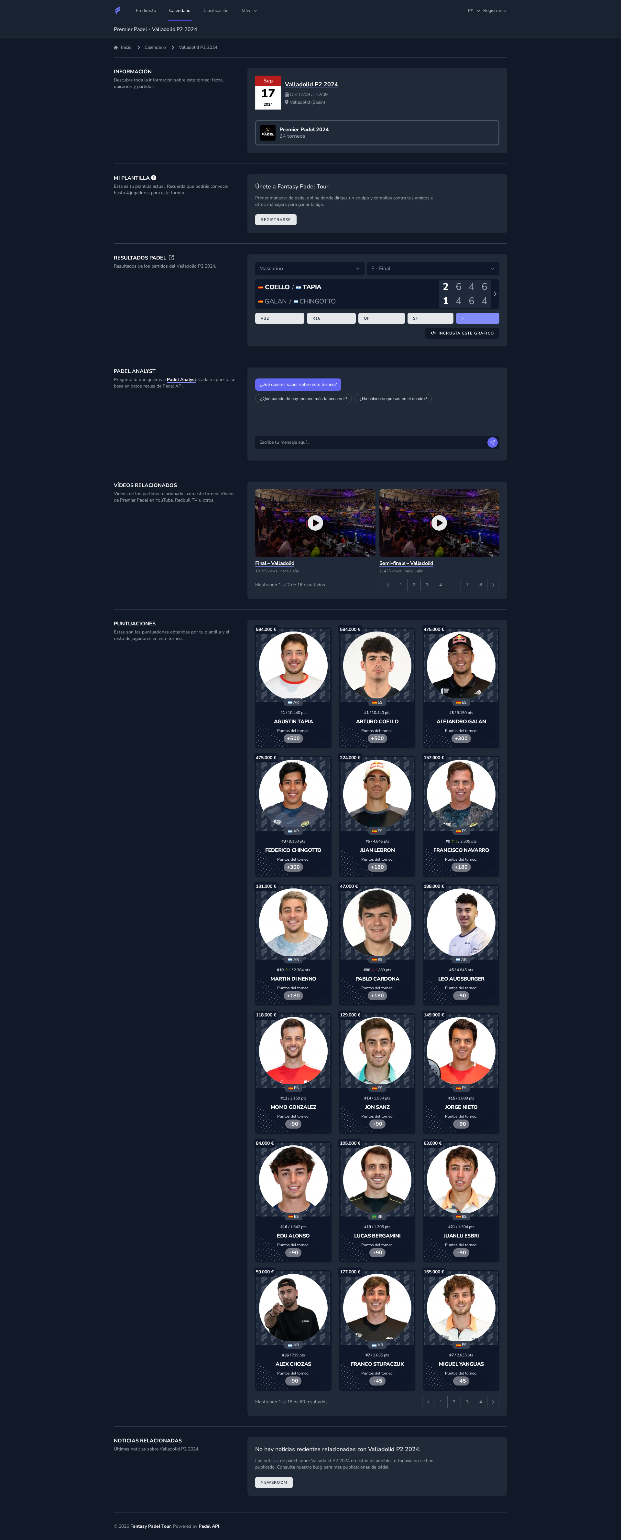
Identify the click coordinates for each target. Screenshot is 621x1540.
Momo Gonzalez (293, 1107)
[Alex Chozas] (293, 1308)
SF (415, 318)
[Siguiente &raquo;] (493, 585)
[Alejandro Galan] (461, 666)
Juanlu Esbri (461, 1235)
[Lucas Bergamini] (377, 1179)
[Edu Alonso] (293, 1179)
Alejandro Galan (461, 721)
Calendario (155, 47)
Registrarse (276, 219)
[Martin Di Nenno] (293, 923)
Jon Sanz (377, 1107)
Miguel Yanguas (461, 1364)
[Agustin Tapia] (293, 666)
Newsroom (274, 1482)
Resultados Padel (141, 257)
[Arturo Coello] (377, 666)
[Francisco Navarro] (461, 794)
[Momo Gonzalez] (293, 1051)
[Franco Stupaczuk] (377, 1308)
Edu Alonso (293, 1235)
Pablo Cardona (377, 978)
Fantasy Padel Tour (150, 1526)
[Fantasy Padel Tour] (118, 10)
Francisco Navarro (461, 850)
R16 (316, 318)
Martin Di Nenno (293, 978)
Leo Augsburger (461, 978)
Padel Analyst (181, 380)
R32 (265, 318)
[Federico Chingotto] (293, 794)
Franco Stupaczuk (377, 1364)
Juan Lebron (377, 850)
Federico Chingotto (293, 850)
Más (246, 11)
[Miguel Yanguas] (461, 1308)
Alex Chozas (293, 1364)
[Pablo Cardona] (377, 923)
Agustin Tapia (293, 721)
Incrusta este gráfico (466, 333)
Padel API (209, 1526)
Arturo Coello (377, 721)
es (471, 11)
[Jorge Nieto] (461, 1051)
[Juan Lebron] (377, 794)
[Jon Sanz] (377, 1051)
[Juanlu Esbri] (461, 1179)
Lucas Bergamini (377, 1235)
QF (367, 318)
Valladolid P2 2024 (311, 84)
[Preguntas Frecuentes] (153, 178)
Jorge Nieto (461, 1107)
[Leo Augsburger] (461, 923)
